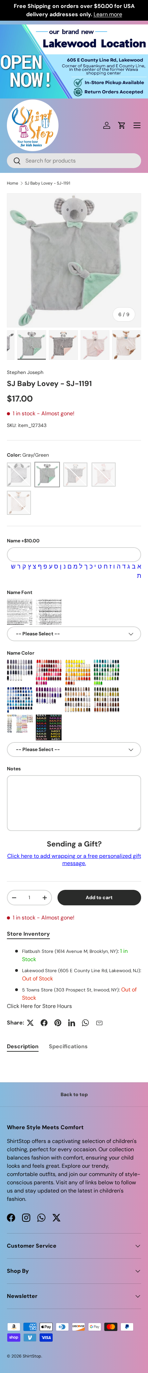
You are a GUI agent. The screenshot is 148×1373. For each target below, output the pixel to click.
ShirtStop (32, 1356)
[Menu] (137, 125)
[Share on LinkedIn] (71, 1023)
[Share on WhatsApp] (85, 1023)
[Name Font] (20, 612)
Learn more (108, 14)
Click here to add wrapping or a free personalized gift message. (74, 859)
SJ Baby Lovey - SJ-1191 (47, 183)
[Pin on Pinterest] (58, 1023)
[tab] (23, 1046)
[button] (121, 125)
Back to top (74, 1094)
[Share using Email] (99, 1023)
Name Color (20, 653)
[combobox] (74, 160)
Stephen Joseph (25, 372)
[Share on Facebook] (44, 1023)
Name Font (19, 592)
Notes (14, 769)
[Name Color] (20, 672)
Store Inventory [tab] (28, 933)
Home (12, 183)
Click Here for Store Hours (39, 1006)
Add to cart (99, 897)
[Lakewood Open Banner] (74, 28)
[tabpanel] (74, 978)
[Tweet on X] (30, 1023)
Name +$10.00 (23, 541)
